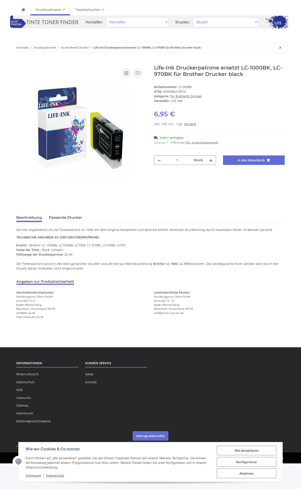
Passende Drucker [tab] (65, 217)
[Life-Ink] (23, 9)
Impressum (24, 413)
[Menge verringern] (159, 160)
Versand (190, 124)
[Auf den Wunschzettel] (138, 73)
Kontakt (91, 382)
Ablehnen (246, 473)
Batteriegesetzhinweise (33, 421)
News (89, 374)
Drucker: (182, 22)
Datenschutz (25, 382)
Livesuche (23, 398)
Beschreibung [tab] (29, 217)
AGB (19, 390)
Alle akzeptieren (246, 450)
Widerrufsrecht (27, 374)
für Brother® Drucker (186, 96)
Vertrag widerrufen (150, 436)
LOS (278, 23)
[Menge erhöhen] (211, 160)
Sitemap (22, 405)
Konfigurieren (246, 462)
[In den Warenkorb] (19, 62)
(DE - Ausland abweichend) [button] (201, 142)
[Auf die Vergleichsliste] (126, 73)
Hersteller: (94, 22)
